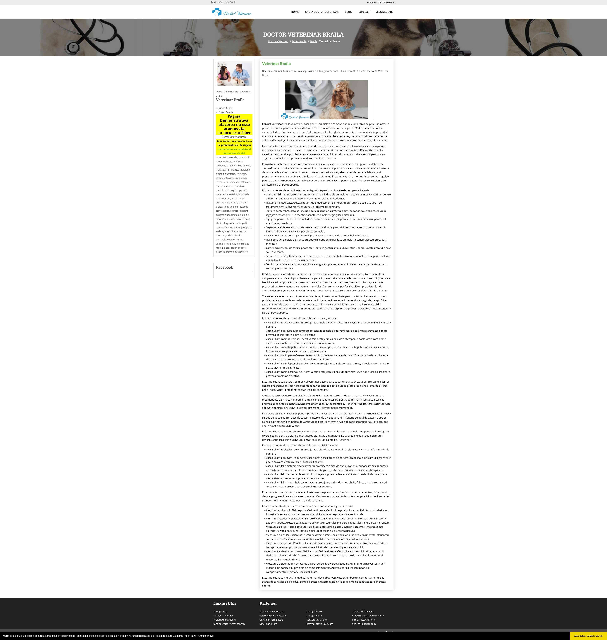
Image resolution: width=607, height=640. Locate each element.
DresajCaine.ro (314, 615)
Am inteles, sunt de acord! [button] (588, 636)
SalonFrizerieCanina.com (273, 615)
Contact (364, 12)
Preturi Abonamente (224, 619)
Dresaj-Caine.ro (314, 611)
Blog (348, 12)
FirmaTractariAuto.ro (363, 619)
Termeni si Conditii (223, 615)
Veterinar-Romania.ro (271, 619)
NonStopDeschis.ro (316, 619)
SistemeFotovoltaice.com (319, 623)
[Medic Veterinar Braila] (234, 74)
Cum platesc (220, 611)
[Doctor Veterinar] (232, 11)
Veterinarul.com (268, 623)
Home (295, 12)
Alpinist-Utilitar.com (363, 611)
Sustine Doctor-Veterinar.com (229, 623)
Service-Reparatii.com (364, 623)
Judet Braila (299, 41)
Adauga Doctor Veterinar (381, 2)
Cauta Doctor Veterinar (322, 12)
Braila (313, 41)
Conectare (385, 12)
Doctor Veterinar (278, 41)
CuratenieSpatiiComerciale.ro (368, 615)
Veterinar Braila (276, 63)
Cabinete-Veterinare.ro (272, 611)
